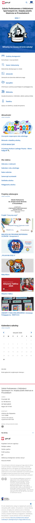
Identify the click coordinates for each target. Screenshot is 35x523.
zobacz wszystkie (5, 117)
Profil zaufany (5, 452)
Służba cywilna (5, 449)
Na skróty (4, 433)
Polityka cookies (6, 446)
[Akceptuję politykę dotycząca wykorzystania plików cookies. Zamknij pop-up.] (30, 503)
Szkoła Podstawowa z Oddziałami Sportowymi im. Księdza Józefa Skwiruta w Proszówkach (17, 10)
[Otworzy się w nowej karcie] (2, 426)
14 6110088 (4, 415)
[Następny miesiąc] (31, 332)
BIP (2, 455)
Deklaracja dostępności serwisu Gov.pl (12, 458)
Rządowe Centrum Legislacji (9, 443)
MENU (17, 18)
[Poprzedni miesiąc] (4, 332)
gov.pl (7, 438)
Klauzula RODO (6, 460)
